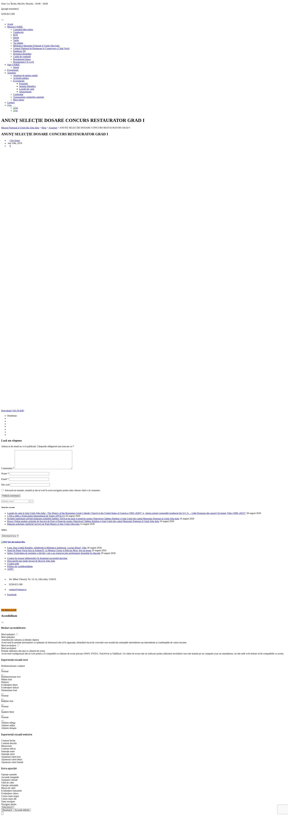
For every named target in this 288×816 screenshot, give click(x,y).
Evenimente (12, 70)
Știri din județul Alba (16, 542)
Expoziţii (23, 83)
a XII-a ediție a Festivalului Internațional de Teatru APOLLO (36, 516)
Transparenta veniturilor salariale (28, 97)
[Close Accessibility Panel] (2, 622)
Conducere (18, 32)
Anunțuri (11, 72)
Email (5, 479)
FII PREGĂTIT (8, 610)
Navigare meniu (8, 804)
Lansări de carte (26, 89)
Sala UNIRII (13, 64)
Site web (5, 484)
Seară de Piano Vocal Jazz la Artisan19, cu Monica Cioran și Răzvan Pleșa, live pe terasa (49, 550)
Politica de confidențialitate (20, 566)
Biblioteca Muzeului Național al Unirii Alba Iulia (36, 45)
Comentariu (7, 468)
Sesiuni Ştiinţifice (27, 86)
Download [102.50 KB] (12, 410)
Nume (5, 473)
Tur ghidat (18, 43)
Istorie (16, 37)
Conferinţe (18, 94)
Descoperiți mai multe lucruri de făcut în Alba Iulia (31, 561)
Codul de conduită (22, 56)
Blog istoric (18, 100)
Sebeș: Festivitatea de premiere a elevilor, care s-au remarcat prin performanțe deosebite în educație (53, 553)
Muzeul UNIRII (15, 27)
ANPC (10, 569)
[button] (2, 669)
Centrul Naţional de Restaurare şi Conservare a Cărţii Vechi (41, 48)
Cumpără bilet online (23, 29)
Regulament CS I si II (23, 62)
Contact (11, 102)
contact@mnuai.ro (17, 589)
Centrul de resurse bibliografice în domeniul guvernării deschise (37, 558)
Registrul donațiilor (22, 54)
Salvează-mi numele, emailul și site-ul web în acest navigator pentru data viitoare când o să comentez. (52, 490)
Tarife (16, 40)
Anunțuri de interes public (25, 75)
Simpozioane (25, 91)
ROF (15, 35)
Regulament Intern (22, 59)
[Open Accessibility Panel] (2, 813)
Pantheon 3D (19, 51)
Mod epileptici (8, 634)
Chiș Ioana (15, 140)
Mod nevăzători (9, 645)
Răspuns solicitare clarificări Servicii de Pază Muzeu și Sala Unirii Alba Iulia (43, 524)
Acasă (10, 24)
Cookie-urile (13, 563)
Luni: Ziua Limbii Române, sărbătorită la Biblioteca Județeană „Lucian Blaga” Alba (47, 547)
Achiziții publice (21, 78)
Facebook (11, 594)
